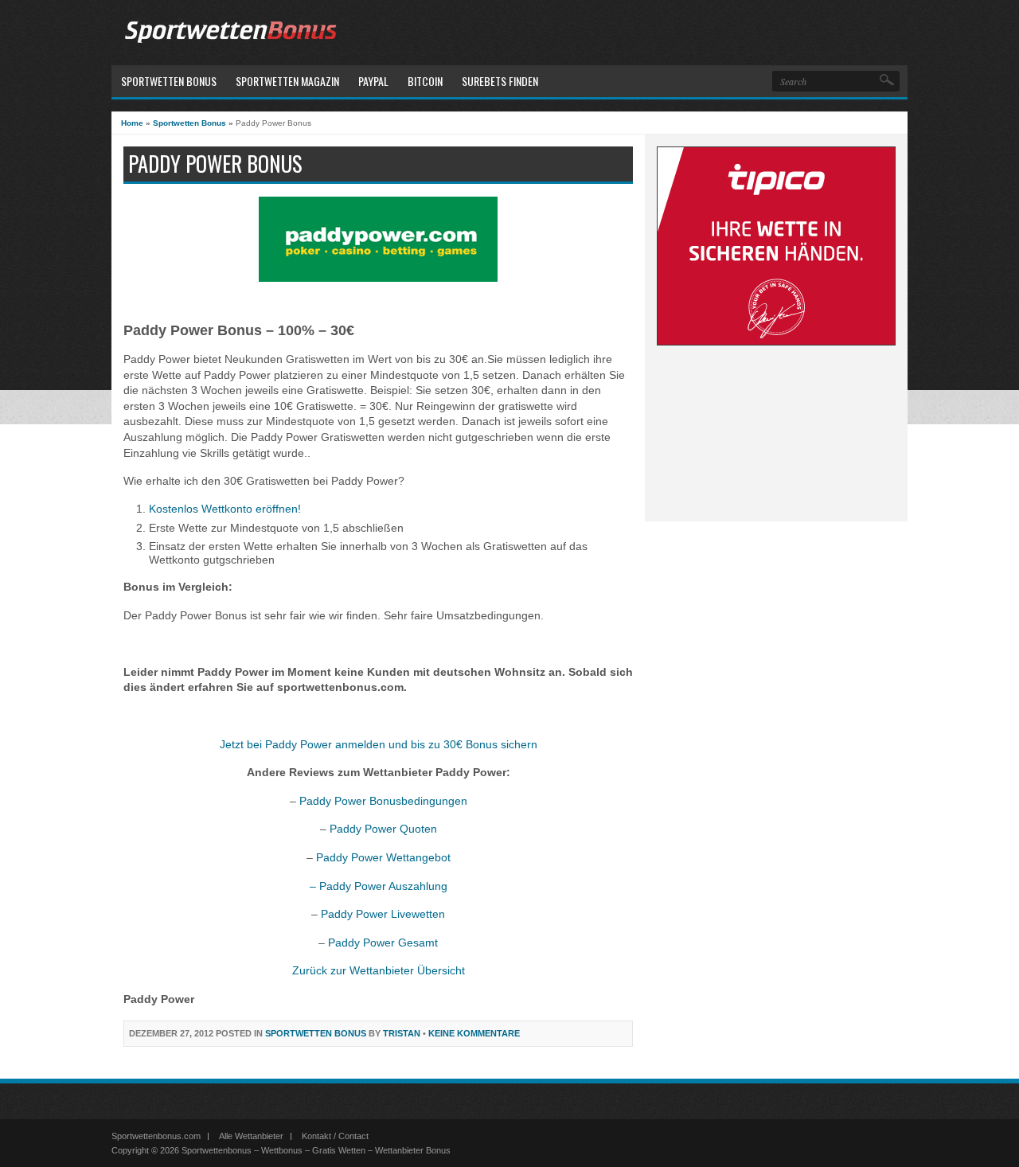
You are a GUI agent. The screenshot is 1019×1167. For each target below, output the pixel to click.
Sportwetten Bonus (189, 123)
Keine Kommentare (474, 1033)
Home (132, 123)
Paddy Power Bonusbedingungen (383, 800)
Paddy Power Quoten (383, 828)
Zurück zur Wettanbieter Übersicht (378, 970)
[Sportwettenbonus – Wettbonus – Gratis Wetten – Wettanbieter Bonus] (230, 45)
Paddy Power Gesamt (383, 942)
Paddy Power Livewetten (383, 913)
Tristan (401, 1033)
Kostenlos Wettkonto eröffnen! (225, 508)
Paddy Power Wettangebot (383, 857)
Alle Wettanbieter (251, 1136)
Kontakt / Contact (335, 1136)
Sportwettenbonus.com (156, 1136)
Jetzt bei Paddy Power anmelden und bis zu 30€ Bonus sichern (378, 744)
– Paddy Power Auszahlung (378, 886)
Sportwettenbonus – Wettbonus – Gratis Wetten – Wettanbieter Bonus (316, 1150)
